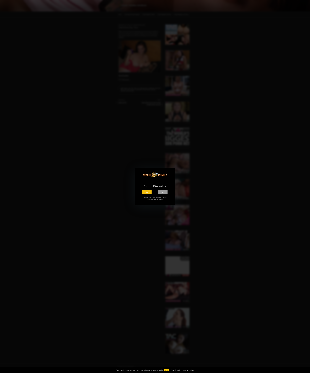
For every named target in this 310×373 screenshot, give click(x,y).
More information (176, 370)
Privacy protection (188, 370)
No (163, 192)
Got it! (166, 370)
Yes (146, 192)
